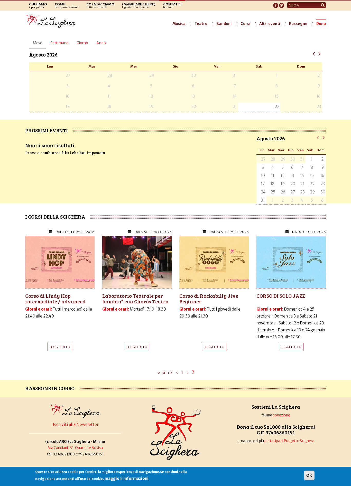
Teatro (201, 23)
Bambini (224, 23)
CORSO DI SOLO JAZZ (280, 295)
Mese (39, 45)
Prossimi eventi (46, 130)
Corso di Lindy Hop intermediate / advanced (55, 298)
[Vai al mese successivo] (319, 54)
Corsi (245, 23)
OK (309, 475)
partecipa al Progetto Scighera (289, 441)
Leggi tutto (60, 347)
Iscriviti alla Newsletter (76, 424)
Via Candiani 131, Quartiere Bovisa (75, 448)
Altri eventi (269, 23)
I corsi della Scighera (55, 216)
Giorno (82, 43)
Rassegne (298, 23)
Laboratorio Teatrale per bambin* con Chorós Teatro (135, 298)
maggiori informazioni (127, 478)
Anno (101, 43)
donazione (281, 415)
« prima (164, 372)
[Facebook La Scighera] (275, 3)
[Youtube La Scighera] (281, 3)
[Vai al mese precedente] (314, 54)
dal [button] (75, 232)
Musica (179, 23)
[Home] (52, 21)
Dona (321, 23)
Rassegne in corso (50, 388)
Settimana (59, 43)
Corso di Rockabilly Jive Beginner (208, 298)
